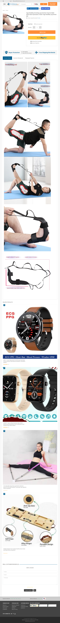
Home (4, 10)
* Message (6, 577)
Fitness (7, 10)
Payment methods (15, 605)
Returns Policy (15, 609)
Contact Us (23, 605)
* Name (5, 571)
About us (4, 605)
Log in (11, 1)
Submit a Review (28, 590)
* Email (5, 574)
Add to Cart (42, 32)
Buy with (38, 37)
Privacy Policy (5, 606)
